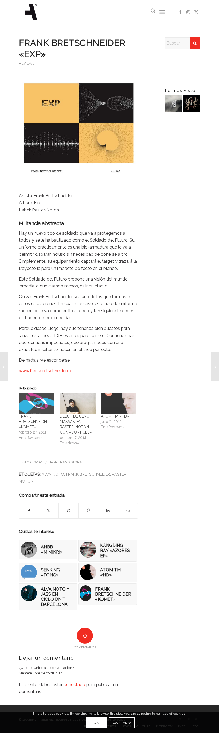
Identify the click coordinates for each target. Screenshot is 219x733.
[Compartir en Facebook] (29, 510)
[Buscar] (150, 12)
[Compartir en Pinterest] (88, 510)
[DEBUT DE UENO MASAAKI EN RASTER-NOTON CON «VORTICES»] (78, 403)
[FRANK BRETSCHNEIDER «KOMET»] (37, 403)
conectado (74, 684)
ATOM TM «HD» (115, 416)
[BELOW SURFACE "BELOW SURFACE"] (173, 105)
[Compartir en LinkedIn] (108, 510)
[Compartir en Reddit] (128, 510)
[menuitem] (150, 12)
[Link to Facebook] (180, 12)
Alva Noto (53, 474)
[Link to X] (196, 12)
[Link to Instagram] (188, 12)
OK (96, 722)
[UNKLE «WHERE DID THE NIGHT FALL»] (4, 366)
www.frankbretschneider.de (45, 370)
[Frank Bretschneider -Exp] (78, 132)
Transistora (70, 462)
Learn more (122, 722)
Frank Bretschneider (88, 474)
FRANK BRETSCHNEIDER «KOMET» (34, 421)
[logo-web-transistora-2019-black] (31, 12)
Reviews (26, 63)
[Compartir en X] (48, 510)
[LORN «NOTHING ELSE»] (215, 366)
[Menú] (162, 12)
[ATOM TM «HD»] (119, 403)
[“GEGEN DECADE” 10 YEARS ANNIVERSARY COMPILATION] (191, 105)
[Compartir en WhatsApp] (68, 510)
